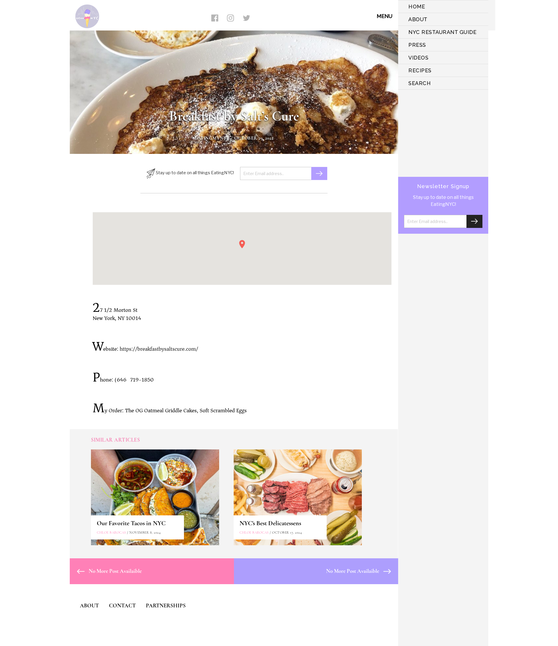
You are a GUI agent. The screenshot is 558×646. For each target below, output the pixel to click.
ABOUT (418, 19)
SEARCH (419, 83)
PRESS (417, 45)
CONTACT (122, 605)
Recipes (420, 70)
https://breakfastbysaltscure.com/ (159, 349)
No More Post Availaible (114, 571)
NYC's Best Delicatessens (270, 523)
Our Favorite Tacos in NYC (131, 523)
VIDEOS (418, 58)
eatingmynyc (212, 138)
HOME (416, 6)
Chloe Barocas (111, 532)
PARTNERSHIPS (166, 605)
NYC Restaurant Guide (442, 32)
